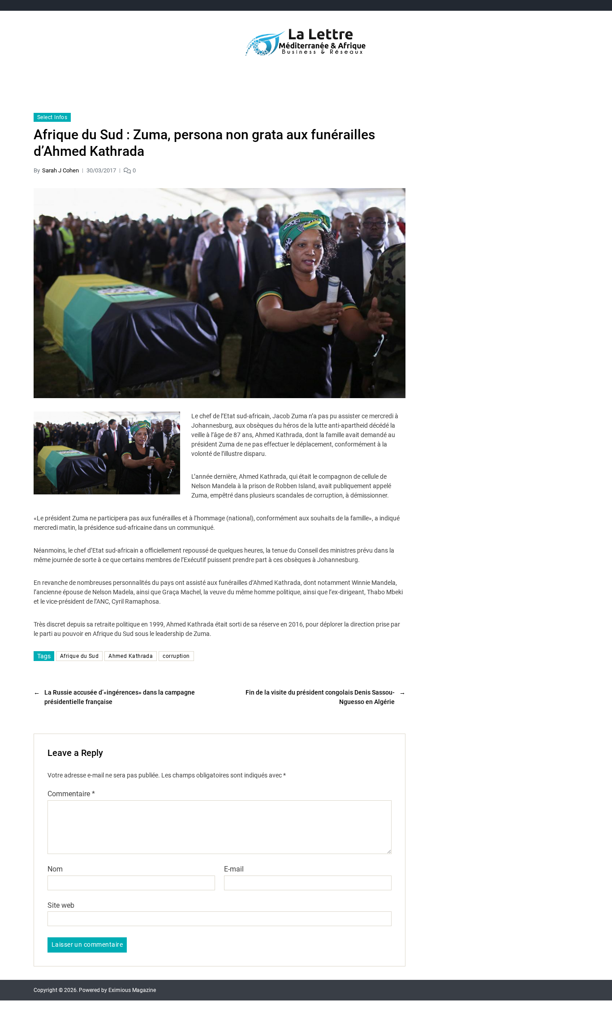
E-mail (234, 869)
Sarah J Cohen (60, 170)
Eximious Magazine (132, 990)
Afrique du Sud (79, 656)
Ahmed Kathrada (130, 656)
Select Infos (52, 117)
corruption (176, 656)
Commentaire (71, 794)
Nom (55, 869)
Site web (60, 905)
